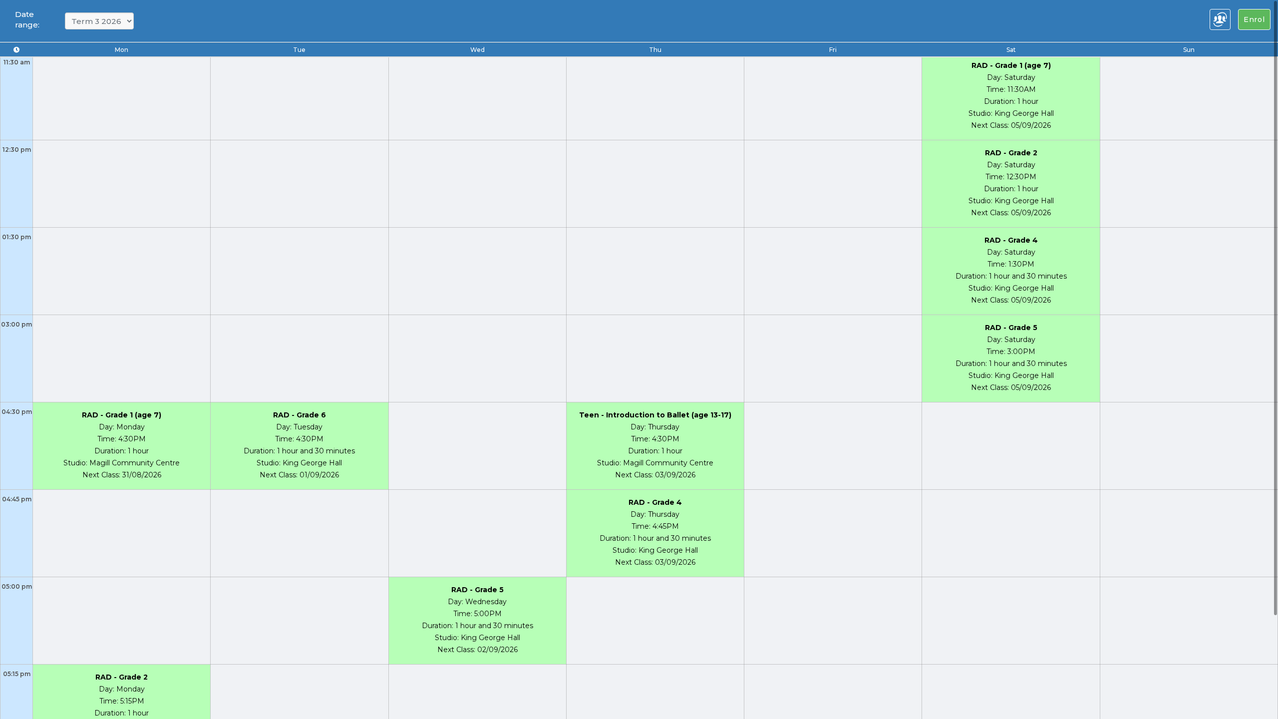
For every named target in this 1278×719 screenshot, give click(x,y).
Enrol (1254, 19)
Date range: (27, 19)
